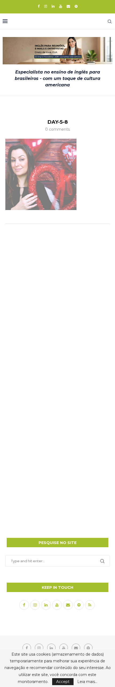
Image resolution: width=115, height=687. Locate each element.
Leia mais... (87, 682)
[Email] (68, 6)
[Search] (109, 21)
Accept (63, 681)
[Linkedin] (53, 6)
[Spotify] (76, 6)
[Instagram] (45, 6)
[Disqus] (57, 299)
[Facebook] (39, 6)
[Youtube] (60, 6)
